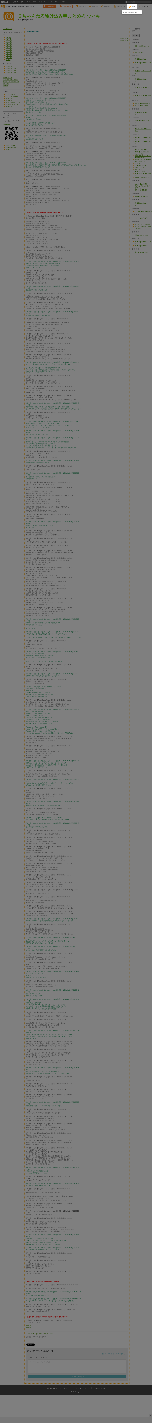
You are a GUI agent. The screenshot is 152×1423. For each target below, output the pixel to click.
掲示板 (134, 6)
